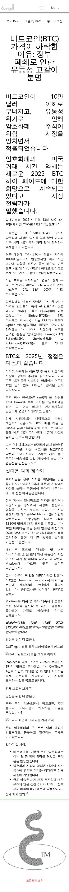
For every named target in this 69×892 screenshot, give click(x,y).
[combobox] (58, 8)
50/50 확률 (42, 423)
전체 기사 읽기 (15, 794)
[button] (41, 8)
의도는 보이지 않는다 (20, 285)
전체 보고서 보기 (17, 689)
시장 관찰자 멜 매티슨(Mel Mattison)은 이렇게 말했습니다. (34, 514)
